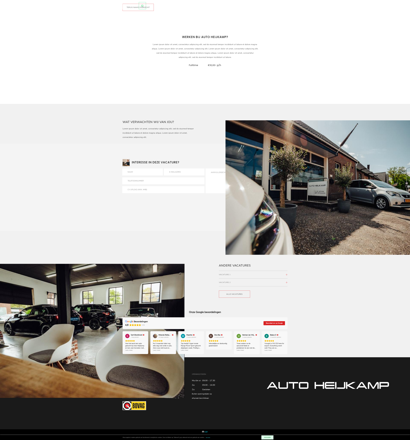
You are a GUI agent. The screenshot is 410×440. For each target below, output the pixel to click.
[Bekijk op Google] (127, 336)
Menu (281, 6)
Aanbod (261, 6)
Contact (272, 6)
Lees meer (208, 437)
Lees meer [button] (129, 350)
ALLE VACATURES (234, 294)
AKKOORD (267, 437)
